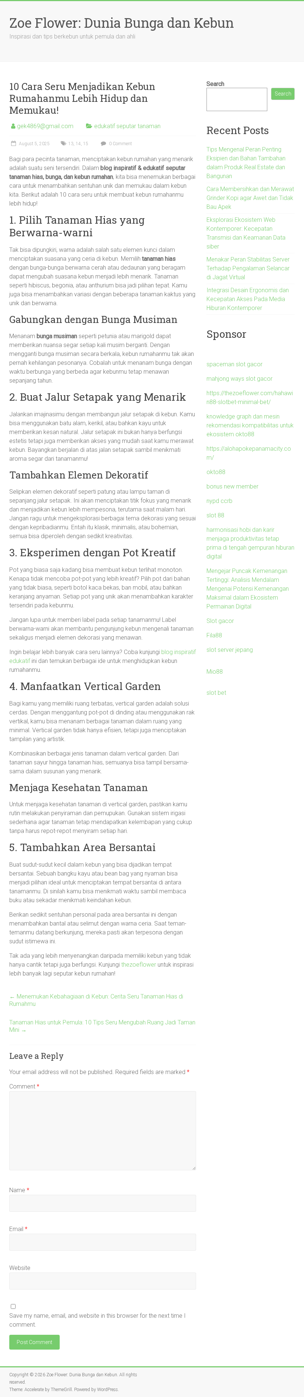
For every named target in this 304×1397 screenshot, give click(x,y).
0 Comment (120, 143)
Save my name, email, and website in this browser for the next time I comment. (97, 1320)
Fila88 (214, 635)
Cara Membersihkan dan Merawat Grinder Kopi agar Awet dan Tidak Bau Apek (250, 198)
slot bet (216, 692)
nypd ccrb (219, 500)
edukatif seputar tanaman (127, 126)
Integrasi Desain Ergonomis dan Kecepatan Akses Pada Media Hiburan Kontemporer (247, 299)
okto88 (215, 472)
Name (19, 1190)
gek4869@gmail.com (45, 126)
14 (78, 143)
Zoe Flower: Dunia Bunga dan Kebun (121, 22)
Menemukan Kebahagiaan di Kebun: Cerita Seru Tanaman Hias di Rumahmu (96, 1000)
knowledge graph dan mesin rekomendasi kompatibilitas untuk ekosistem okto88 (250, 425)
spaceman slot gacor (234, 364)
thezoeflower (138, 964)
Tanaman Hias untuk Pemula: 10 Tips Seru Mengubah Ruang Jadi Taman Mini (102, 1026)
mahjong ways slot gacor (239, 378)
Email (18, 1229)
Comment (24, 1086)
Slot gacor (220, 620)
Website (19, 1267)
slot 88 (215, 515)
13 (70, 143)
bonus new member (232, 486)
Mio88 (214, 671)
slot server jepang (229, 649)
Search (215, 83)
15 (85, 143)
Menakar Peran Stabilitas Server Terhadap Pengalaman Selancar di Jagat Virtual (248, 268)
